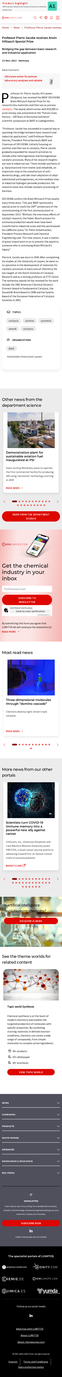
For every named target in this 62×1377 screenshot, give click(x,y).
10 (46, 501)
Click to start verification (30, 611)
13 (21, 505)
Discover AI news (31, 921)
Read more (9, 631)
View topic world (31, 1072)
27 (33, 887)
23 (49, 883)
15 (28, 505)
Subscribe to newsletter (27, 600)
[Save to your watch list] (51, 18)
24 (23, 887)
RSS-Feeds (8, 1173)
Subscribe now (31, 1223)
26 (29, 887)
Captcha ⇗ (44, 615)
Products (8, 1126)
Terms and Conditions (35, 1361)
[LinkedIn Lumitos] (31, 1315)
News (5, 1103)
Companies (8, 1114)
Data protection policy (31, 1367)
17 (34, 505)
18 (38, 505)
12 (18, 505)
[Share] (40, 18)
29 (39, 887)
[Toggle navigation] (58, 18)
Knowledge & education (17, 1161)
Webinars (8, 1149)
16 (31, 505)
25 (26, 887)
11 (49, 501)
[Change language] (46, 18)
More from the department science (31, 516)
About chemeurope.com (31, 1342)
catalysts (7, 109)
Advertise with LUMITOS (29, 1328)
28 (36, 887)
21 (42, 883)
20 (44, 505)
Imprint (12, 1361)
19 (41, 505)
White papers (10, 1138)
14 (24, 505)
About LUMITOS (30, 1335)
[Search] (35, 18)
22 (46, 883)
